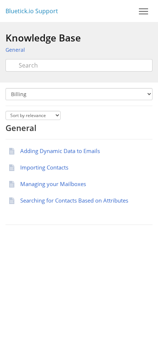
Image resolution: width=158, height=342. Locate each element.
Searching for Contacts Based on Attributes (74, 200)
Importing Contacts (44, 167)
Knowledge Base (43, 37)
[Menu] (143, 11)
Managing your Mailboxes (53, 184)
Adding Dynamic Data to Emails (60, 150)
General (15, 49)
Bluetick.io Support (32, 11)
